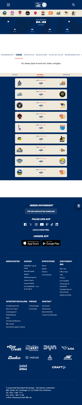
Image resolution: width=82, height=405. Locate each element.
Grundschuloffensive (13, 321)
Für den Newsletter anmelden (41, 211)
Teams (44, 265)
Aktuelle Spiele (29, 271)
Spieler (44, 268)
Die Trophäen (64, 280)
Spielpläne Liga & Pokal (30, 266)
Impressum (46, 306)
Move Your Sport (12, 309)
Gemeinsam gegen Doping (15, 327)
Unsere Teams (29, 280)
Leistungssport (11, 312)
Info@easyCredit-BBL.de (22, 397)
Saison (28, 261)
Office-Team (64, 271)
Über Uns (63, 268)
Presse (33, 301)
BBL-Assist (10, 324)
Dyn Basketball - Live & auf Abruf (31, 287)
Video (19, 54)
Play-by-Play (56, 54)
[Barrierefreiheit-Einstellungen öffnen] (78, 206)
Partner (62, 277)
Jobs (61, 274)
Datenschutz (46, 309)
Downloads (33, 309)
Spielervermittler (65, 295)
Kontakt (46, 301)
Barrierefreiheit (47, 312)
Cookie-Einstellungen (49, 315)
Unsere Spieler (29, 283)
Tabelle (26, 274)
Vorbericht (7, 54)
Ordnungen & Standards (64, 285)
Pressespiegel (34, 306)
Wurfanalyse (72, 54)
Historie (44, 271)
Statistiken (48, 261)
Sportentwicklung (16, 301)
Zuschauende (46, 274)
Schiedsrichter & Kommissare (66, 290)
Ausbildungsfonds (12, 306)
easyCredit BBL (66, 263)
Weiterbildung (11, 315)
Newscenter (13, 261)
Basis (8, 318)
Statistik (29, 54)
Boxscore (41, 54)
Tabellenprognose (30, 277)
